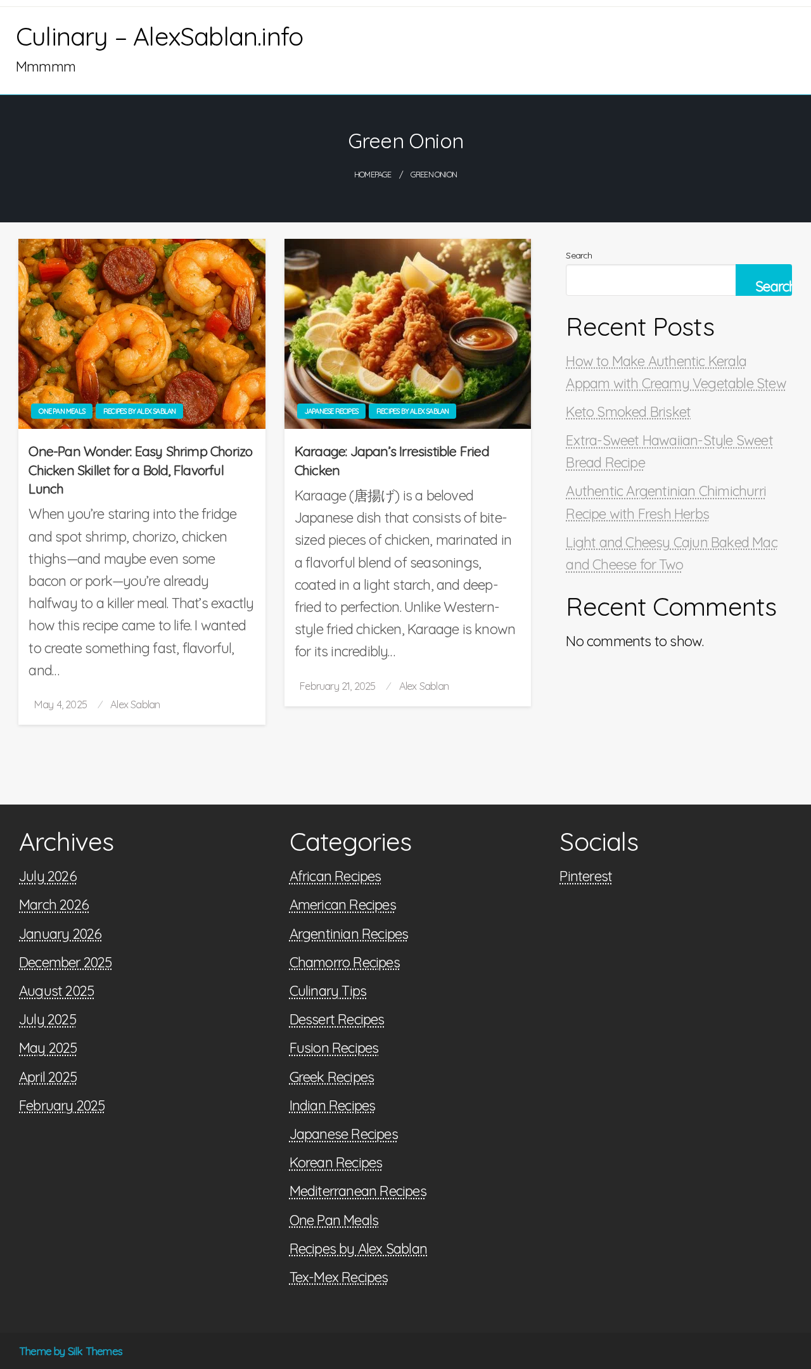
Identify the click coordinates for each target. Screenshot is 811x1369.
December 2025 (65, 962)
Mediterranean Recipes (358, 1191)
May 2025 (48, 1048)
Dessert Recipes (337, 1019)
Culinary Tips (328, 991)
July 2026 (48, 876)
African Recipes (335, 876)
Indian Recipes (333, 1105)
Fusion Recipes (334, 1048)
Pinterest (585, 876)
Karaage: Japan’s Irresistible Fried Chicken (392, 460)
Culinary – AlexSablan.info (159, 36)
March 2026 (54, 905)
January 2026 (60, 934)
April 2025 (48, 1077)
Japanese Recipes (331, 411)
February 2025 (62, 1105)
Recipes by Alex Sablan (139, 411)
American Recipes (343, 905)
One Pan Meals (62, 411)
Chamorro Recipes (345, 962)
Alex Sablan (135, 704)
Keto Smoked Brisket (628, 412)
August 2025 (56, 991)
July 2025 (47, 1019)
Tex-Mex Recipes (339, 1277)
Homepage (373, 174)
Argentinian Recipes (349, 934)
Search (579, 255)
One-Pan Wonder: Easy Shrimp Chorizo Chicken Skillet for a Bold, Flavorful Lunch (140, 470)
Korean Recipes (336, 1162)
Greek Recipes (332, 1077)
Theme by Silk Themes (70, 1351)
